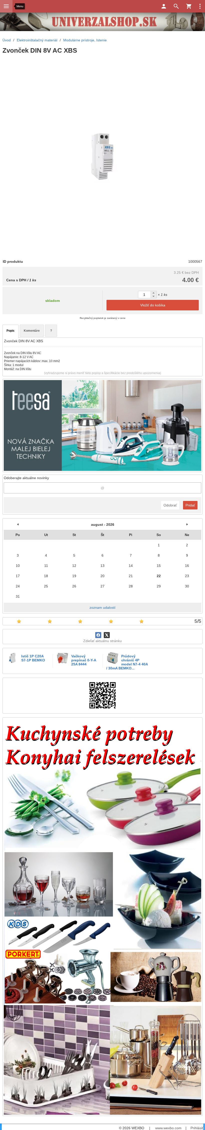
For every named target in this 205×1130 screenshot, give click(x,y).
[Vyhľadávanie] (176, 6)
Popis (10, 330)
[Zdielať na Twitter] (107, 635)
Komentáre (32, 330)
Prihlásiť (196, 1128)
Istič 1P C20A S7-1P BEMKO (33, 658)
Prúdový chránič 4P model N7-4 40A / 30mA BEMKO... (127, 662)
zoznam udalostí (103, 607)
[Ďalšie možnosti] (200, 6)
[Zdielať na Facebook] (98, 635)
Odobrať (170, 505)
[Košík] (188, 6)
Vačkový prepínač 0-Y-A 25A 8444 (83, 660)
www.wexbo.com (168, 1128)
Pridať (190, 505)
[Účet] (164, 6)
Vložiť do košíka (152, 305)
